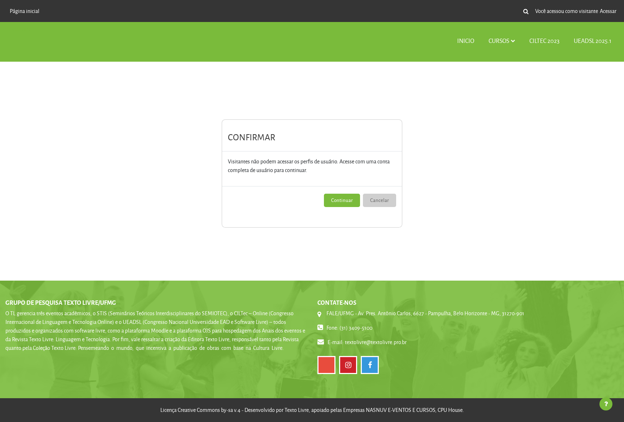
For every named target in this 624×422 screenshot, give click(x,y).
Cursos (499, 40)
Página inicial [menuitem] (24, 11)
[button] (525, 11)
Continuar (342, 200)
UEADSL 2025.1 (592, 40)
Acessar (608, 11)
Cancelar (379, 200)
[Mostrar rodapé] (605, 403)
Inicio (465, 40)
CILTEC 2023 (544, 40)
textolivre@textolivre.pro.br (376, 342)
